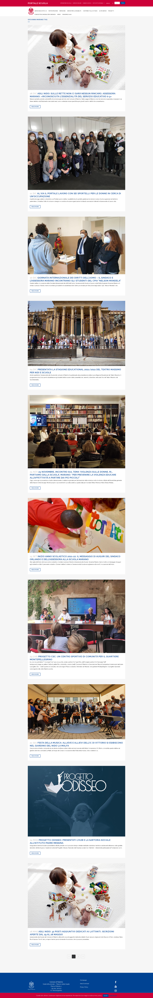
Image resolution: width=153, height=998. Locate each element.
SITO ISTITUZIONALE (98, 3)
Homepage (83, 980)
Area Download (84, 983)
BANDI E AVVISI (87, 3)
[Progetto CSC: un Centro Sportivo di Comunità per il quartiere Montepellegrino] (76, 616)
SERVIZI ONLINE (77, 3)
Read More (35, 106)
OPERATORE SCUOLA (65, 3)
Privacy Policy (84, 987)
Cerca (122, 3)
